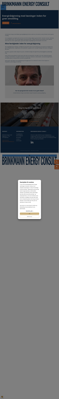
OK (29, 213)
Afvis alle (29, 216)
